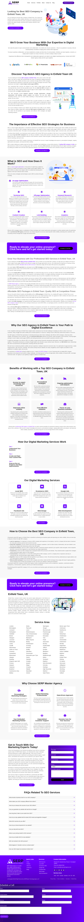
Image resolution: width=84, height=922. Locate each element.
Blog (53, 2)
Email (43, 888)
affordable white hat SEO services (27, 264)
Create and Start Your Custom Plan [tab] (15, 455)
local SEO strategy (43, 351)
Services (33, 2)
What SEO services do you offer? (17, 821)
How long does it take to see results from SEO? (20, 813)
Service (52, 764)
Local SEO (19, 491)
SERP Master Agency (14, 283)
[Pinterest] (61, 870)
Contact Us (48, 2)
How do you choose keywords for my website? (20, 825)
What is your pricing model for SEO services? (20, 833)
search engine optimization (18, 166)
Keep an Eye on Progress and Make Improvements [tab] (15, 464)
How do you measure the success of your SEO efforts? (22, 805)
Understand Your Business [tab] (15, 448)
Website (44, 894)
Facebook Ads (19, 511)
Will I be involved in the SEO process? (18, 841)
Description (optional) (55, 769)
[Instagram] (57, 870)
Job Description (3, 905)
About (43, 2)
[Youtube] (64, 870)
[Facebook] (55, 870)
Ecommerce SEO (42, 491)
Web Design (42, 511)
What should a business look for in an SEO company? (22, 797)
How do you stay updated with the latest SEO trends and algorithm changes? (28, 817)
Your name (53, 749)
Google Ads (65, 491)
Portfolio (39, 2)
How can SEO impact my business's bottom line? (21, 849)
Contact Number (54, 759)
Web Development (65, 511)
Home (28, 2)
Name (1, 888)
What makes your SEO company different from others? (22, 801)
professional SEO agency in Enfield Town (25, 426)
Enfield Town (19, 351)
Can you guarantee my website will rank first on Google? (23, 809)
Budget (43, 900)
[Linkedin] (59, 870)
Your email (53, 754)
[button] (68, 3)
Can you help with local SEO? (16, 829)
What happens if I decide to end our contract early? (21, 845)
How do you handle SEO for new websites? (19, 837)
